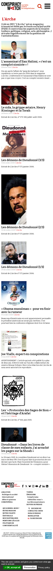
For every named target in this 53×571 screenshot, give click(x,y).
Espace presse (34, 513)
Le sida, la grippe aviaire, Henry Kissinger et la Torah (23, 109)
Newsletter (33, 516)
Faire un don (36, 518)
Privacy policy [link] (44, 567)
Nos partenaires (10, 518)
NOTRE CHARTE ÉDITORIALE (9, 514)
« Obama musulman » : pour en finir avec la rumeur (26, 310)
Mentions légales (11, 521)
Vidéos (29, 492)
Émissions (31, 494)
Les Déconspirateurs (36, 502)
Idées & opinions (9, 500)
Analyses (5, 492)
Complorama (32, 497)
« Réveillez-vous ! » (35, 500)
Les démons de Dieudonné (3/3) (22, 160)
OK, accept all (13, 567)
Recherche (36, 508)
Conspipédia (7, 502)
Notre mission (9, 511)
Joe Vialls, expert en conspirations (25, 354)
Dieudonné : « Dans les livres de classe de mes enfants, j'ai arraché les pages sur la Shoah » (25, 448)
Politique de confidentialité (10, 524)
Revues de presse (34, 504)
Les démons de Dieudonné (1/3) (22, 267)
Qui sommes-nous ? (11, 508)
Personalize (30, 567)
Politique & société (9, 494)
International (8, 497)
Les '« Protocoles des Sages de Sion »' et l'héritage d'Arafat (26, 412)
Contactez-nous (35, 511)
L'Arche (15, 67)
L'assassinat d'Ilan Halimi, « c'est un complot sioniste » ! (26, 63)
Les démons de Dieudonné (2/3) (22, 227)
